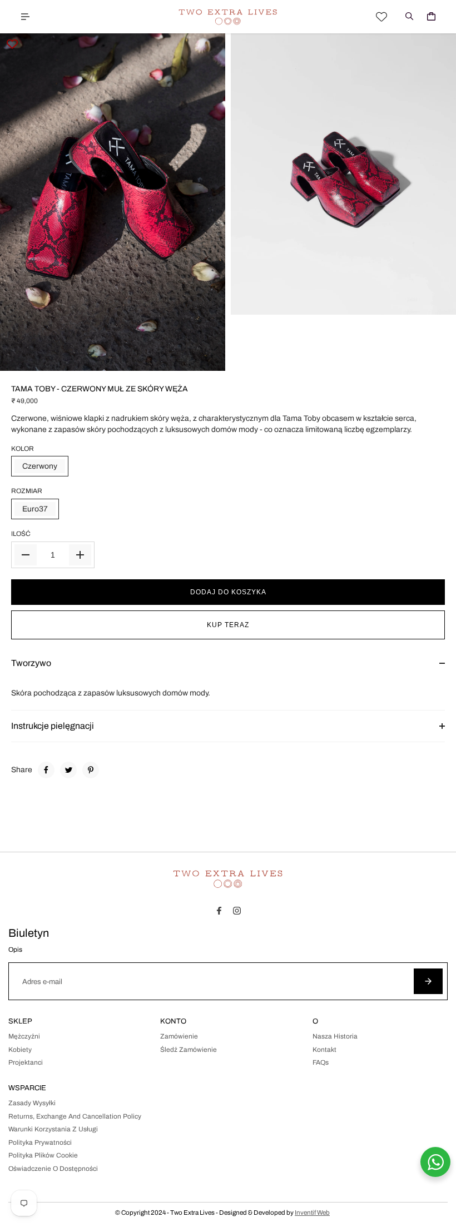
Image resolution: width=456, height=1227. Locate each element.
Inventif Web (312, 1212)
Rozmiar (26, 491)
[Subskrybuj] (428, 981)
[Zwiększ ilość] (80, 554)
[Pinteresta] (90, 770)
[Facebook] (46, 770)
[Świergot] (68, 770)
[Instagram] (236, 910)
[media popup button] (204, 358)
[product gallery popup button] (435, 302)
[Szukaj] (409, 16)
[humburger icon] (25, 16)
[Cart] (431, 16)
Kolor (22, 449)
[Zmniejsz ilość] (25, 554)
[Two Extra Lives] (228, 17)
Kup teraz (228, 625)
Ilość (21, 534)
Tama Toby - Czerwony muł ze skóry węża (99, 389)
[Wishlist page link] (381, 16)
